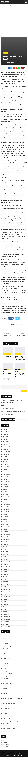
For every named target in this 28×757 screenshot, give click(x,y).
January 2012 (6, 529)
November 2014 (6, 446)
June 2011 (5, 544)
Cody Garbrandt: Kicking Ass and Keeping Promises (13, 411)
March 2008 (5, 624)
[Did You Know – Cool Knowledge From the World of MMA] (20, 351)
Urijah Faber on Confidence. (7, 408)
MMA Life (5, 696)
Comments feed (6, 744)
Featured (5, 656)
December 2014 (6, 444)
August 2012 (6, 511)
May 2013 (5, 489)
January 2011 (6, 556)
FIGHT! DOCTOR (6, 661)
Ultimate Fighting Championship (10, 721)
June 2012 (5, 516)
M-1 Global (5, 686)
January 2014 (6, 469)
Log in (4, 740)
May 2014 (5, 461)
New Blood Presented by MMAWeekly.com (13, 701)
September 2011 (6, 539)
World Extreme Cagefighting (9, 728)
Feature (4, 653)
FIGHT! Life (5, 663)
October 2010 (6, 564)
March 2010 (5, 581)
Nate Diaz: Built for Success (7, 414)
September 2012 (6, 509)
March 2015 (5, 441)
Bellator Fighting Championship (10, 646)
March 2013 (5, 494)
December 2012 (6, 501)
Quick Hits (5, 53)
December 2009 (6, 589)
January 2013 (6, 499)
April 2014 (5, 464)
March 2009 (5, 611)
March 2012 (5, 524)
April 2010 (5, 579)
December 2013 (6, 471)
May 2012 (5, 519)
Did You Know (6, 648)
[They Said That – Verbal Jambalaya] (8, 366)
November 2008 (6, 619)
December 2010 (6, 559)
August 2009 (6, 599)
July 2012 (5, 514)
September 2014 (6, 451)
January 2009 (6, 614)
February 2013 (6, 496)
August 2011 (6, 541)
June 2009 (5, 604)
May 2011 (5, 546)
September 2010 (6, 566)
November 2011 (6, 534)
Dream (4, 651)
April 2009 (5, 609)
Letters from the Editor (8, 683)
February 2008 (6, 626)
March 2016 (5, 436)
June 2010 (5, 574)
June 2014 (5, 459)
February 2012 (6, 526)
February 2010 (6, 584)
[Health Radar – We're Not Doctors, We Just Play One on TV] (20, 366)
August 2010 (6, 569)
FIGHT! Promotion (7, 666)
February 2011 (6, 554)
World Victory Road (7, 731)
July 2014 (5, 456)
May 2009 (5, 606)
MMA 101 (5, 693)
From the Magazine (7, 673)
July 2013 (5, 484)
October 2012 (6, 506)
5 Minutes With (6, 636)
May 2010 (5, 576)
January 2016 (6, 439)
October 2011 (6, 536)
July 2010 (5, 571)
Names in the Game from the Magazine (12, 698)
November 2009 (6, 591)
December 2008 (6, 616)
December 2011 (6, 531)
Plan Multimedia (18, 755)
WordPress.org (6, 746)
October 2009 (6, 594)
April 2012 (5, 521)
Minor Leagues (6, 691)
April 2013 (5, 491)
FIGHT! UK (5, 668)
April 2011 (5, 549)
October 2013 (6, 476)
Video (4, 726)
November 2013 (6, 474)
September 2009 (6, 596)
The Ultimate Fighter (7, 716)
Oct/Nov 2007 (6, 706)
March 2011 (5, 551)
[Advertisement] (14, 21)
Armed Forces (6, 641)
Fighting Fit (5, 671)
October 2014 (6, 449)
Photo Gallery (6, 708)
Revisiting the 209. (5, 405)
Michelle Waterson (20, 335)
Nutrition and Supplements (9, 703)
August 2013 (6, 481)
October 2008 (6, 621)
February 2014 (6, 466)
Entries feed (5, 742)
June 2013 (5, 486)
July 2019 (5, 429)
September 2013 (6, 479)
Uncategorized (6, 723)
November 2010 (6, 561)
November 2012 (6, 504)
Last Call (5, 681)
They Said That (6, 718)
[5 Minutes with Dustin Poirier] (8, 351)
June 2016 (5, 434)
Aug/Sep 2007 (6, 643)
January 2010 (6, 586)
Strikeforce (5, 713)
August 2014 (6, 454)
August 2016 (6, 431)
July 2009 (5, 601)
